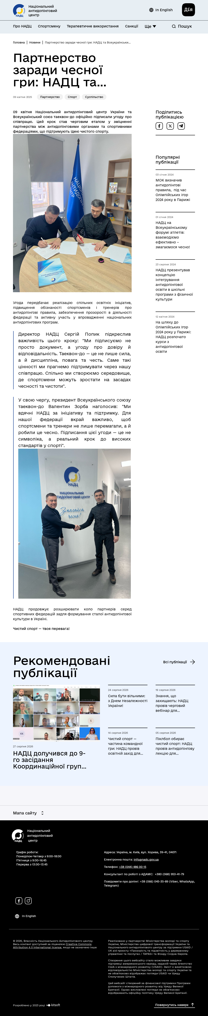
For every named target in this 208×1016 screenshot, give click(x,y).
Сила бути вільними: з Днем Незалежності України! (127, 701)
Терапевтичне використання (93, 26)
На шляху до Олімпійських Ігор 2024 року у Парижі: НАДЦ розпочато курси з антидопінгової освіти (173, 336)
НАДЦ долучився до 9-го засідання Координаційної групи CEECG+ (49, 760)
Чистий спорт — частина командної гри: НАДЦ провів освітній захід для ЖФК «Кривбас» (125, 746)
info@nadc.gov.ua (146, 859)
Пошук (185, 26)
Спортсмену (49, 26)
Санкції (131, 26)
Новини (34, 42)
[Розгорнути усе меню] (154, 26)
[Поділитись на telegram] (181, 126)
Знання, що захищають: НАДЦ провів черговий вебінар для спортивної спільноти (175, 703)
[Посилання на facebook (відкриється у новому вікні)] (18, 900)
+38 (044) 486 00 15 (132, 866)
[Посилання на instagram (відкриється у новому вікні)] (28, 900)
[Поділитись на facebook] (159, 126)
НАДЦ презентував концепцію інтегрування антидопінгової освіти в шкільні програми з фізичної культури (174, 284)
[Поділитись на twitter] (170, 126)
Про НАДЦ (22, 26)
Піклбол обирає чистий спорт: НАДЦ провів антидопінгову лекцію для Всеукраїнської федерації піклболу (175, 746)
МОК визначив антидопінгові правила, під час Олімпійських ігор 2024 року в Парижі (173, 190)
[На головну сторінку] (18, 835)
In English (164, 10)
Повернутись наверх (171, 1005)
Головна (19, 42)
